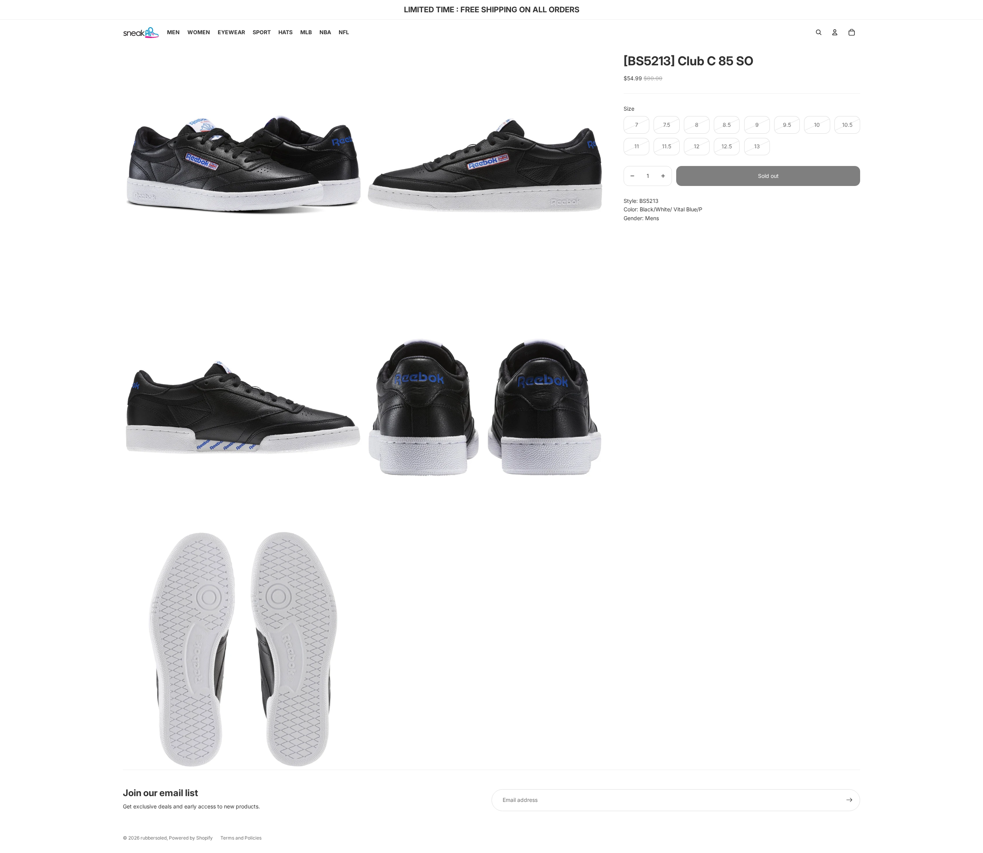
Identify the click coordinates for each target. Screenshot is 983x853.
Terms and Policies (240, 838)
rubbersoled (154, 838)
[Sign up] (849, 800)
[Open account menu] (834, 32)
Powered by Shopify (191, 838)
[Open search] (818, 32)
